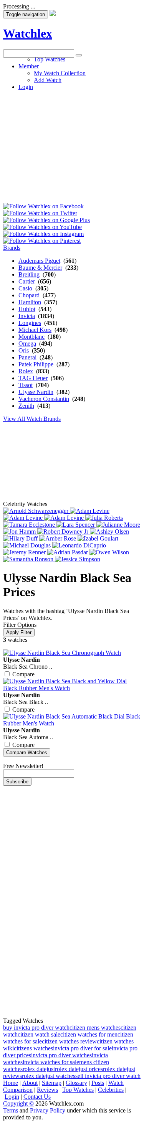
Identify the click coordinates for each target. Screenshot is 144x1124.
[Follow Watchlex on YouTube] (42, 227)
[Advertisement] (72, 129)
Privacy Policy (47, 1110)
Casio (25, 288)
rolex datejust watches (48, 1076)
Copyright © (18, 1103)
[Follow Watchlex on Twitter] (40, 213)
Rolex (25, 371)
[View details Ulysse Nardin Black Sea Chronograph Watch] (62, 652)
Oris (23, 350)
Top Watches (78, 1089)
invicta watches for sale (51, 1062)
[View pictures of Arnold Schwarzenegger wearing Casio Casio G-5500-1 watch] (36, 511)
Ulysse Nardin (35, 392)
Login (12, 1096)
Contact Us (37, 1096)
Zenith (26, 405)
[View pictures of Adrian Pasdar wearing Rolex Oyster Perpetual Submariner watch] (68, 552)
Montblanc (31, 336)
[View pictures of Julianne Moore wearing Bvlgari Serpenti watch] (118, 524)
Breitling (29, 274)
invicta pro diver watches (61, 1055)
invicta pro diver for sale (82, 1048)
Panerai (27, 357)
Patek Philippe (35, 364)
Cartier (26, 281)
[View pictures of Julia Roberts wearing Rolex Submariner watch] (104, 517)
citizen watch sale (39, 1034)
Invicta (26, 316)
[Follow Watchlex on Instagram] (43, 234)
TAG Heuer (33, 378)
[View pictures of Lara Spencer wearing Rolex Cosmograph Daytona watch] (76, 524)
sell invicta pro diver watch (108, 1076)
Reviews (47, 1089)
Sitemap (51, 1083)
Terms (10, 1110)
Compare (23, 674)
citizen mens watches (95, 1027)
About (30, 1083)
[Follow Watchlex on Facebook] (43, 206)
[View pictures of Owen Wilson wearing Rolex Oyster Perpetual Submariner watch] (109, 552)
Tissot (25, 385)
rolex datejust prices (79, 1069)
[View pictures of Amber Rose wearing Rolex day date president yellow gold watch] (58, 538)
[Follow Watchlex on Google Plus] (46, 220)
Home (10, 1083)
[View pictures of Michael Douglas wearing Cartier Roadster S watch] (27, 545)
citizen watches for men (89, 1034)
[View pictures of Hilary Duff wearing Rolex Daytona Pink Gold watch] (21, 538)
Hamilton (29, 302)
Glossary (76, 1083)
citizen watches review (69, 1041)
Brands (11, 247)
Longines (29, 323)
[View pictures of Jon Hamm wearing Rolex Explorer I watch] (20, 531)
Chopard (29, 295)
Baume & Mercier (40, 267)
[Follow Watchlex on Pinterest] (42, 240)
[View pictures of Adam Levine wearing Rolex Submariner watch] (64, 517)
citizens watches (33, 1048)
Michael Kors (34, 329)
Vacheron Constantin (43, 399)
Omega (27, 343)
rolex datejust (39, 1069)
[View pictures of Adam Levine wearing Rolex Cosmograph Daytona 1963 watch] (89, 511)
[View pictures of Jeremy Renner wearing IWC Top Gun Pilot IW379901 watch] (25, 552)
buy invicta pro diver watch (36, 1027)
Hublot (26, 309)
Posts (97, 1083)
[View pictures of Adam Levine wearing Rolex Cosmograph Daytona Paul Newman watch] (23, 517)
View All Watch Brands (32, 418)
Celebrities (111, 1089)
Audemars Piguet (39, 260)
